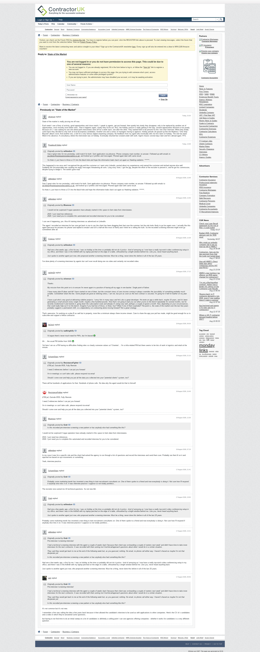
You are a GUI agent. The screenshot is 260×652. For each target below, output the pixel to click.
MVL (201, 134)
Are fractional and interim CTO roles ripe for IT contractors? (209, 308)
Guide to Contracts (206, 123)
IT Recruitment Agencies (209, 212)
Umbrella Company (206, 113)
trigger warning (203, 356)
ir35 (208, 340)
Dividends (203, 110)
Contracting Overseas (207, 129)
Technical (173, 29)
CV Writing (203, 155)
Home (201, 86)
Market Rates (204, 146)
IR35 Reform (164, 29)
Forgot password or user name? (76, 97)
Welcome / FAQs (183, 29)
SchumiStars (53, 357)
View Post (74, 151)
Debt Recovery (205, 198)
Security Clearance (206, 149)
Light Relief (199, 29)
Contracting (49, 29)
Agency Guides (205, 157)
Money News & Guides (208, 121)
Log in (163, 95)
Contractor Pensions (207, 201)
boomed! (212, 334)
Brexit (62, 29)
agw (208, 334)
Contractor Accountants (208, 209)
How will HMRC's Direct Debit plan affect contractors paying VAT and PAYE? (208, 265)
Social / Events (209, 29)
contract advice (209, 336)
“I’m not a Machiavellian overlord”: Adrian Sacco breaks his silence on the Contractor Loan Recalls (209, 286)
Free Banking (204, 193)
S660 (206, 94)
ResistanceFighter (55, 392)
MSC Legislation (205, 104)
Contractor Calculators (208, 132)
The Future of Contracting (151, 29)
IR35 (201, 94)
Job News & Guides (207, 118)
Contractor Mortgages (207, 190)
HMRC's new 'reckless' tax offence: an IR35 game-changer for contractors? (209, 275)
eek (49, 578)
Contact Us (197, 644)
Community (71, 24)
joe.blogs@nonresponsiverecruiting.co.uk (63, 156)
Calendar (60, 24)
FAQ (53, 24)
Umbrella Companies (118, 29)
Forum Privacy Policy (88, 42)
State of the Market (57, 54)
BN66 (212, 94)
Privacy (207, 644)
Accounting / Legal (104, 29)
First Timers (204, 92)
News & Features (206, 89)
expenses (202, 338)
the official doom (206, 354)
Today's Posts (43, 24)
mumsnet (211, 351)
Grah (50, 498)
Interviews (203, 152)
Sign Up (147, 67)
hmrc (204, 340)
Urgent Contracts (205, 144)
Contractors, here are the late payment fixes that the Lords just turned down (209, 254)
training (214, 354)
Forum (45, 35)
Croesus (51, 239)
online (217, 351)
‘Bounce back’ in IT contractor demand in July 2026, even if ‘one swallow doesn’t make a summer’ (209, 297)
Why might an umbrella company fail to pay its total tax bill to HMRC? (208, 245)
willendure (52, 179)
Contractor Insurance (207, 180)
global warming (210, 338)
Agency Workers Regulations (205, 101)
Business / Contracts (73, 29)
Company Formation (207, 196)
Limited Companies (206, 107)
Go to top (218, 644)
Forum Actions (86, 24)
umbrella (211, 356)
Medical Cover (204, 204)
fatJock (51, 325)
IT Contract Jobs (205, 141)
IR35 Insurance (205, 187)
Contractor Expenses (207, 137)
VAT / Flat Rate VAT (207, 115)
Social (193, 29)
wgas (215, 356)
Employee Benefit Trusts (209, 97)
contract (201, 336)
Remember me (72, 95)
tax (200, 354)
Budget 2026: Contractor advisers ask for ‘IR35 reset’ (208, 235)
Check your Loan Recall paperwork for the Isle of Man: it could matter (208, 226)
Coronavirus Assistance (88, 29)
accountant (202, 334)
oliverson (51, 117)
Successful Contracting (208, 126)
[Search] (221, 19)
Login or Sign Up (45, 20)
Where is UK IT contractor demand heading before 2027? (209, 317)
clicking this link (79, 40)
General (56, 29)
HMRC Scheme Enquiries (134, 29)
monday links (207, 348)
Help (61, 20)
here (134, 47)
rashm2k (51, 273)
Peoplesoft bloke (54, 145)
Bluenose (52, 419)
